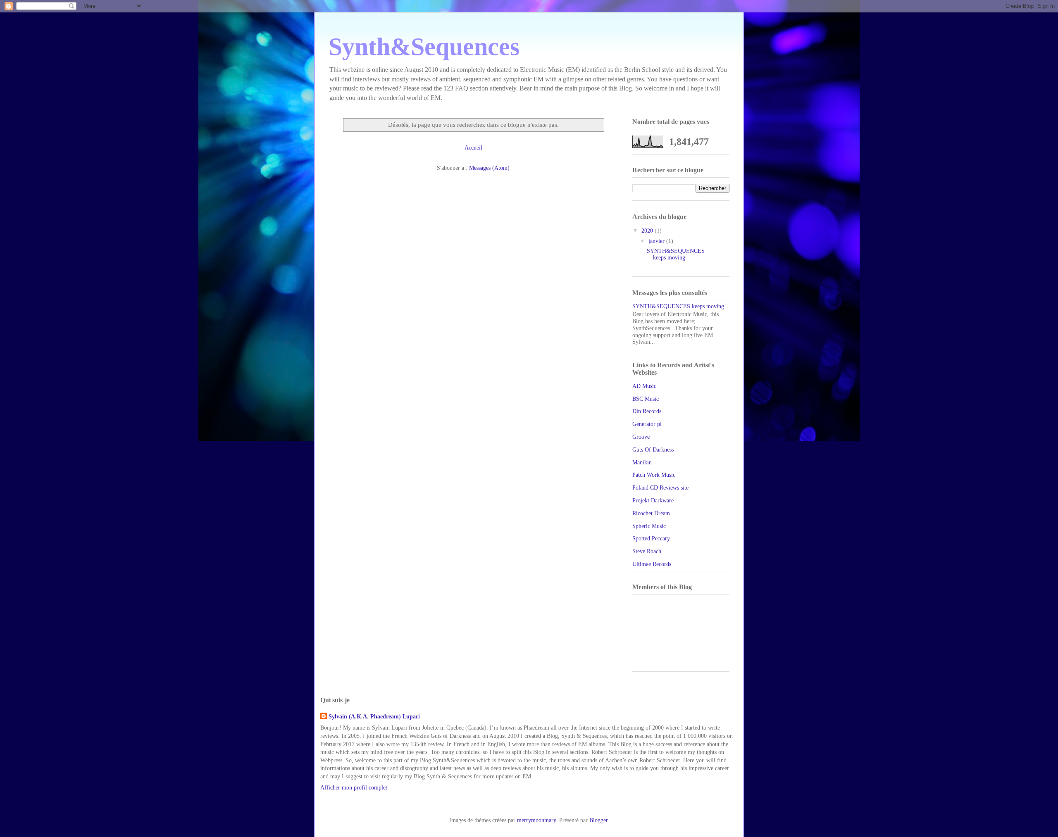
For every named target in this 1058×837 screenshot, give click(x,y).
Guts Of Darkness (653, 450)
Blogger (598, 820)
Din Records (646, 411)
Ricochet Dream (651, 513)
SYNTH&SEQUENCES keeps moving (676, 254)
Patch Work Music (653, 475)
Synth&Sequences (424, 46)
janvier (657, 241)
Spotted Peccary (651, 538)
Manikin (642, 462)
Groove (641, 437)
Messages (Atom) (489, 168)
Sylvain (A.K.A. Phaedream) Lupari (374, 716)
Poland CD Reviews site (660, 488)
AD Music (644, 386)
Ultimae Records (651, 564)
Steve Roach (646, 551)
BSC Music (645, 399)
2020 (648, 231)
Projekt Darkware (653, 500)
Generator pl (647, 424)
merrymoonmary (536, 820)
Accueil (473, 148)
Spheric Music (649, 526)
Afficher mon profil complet (353, 788)
